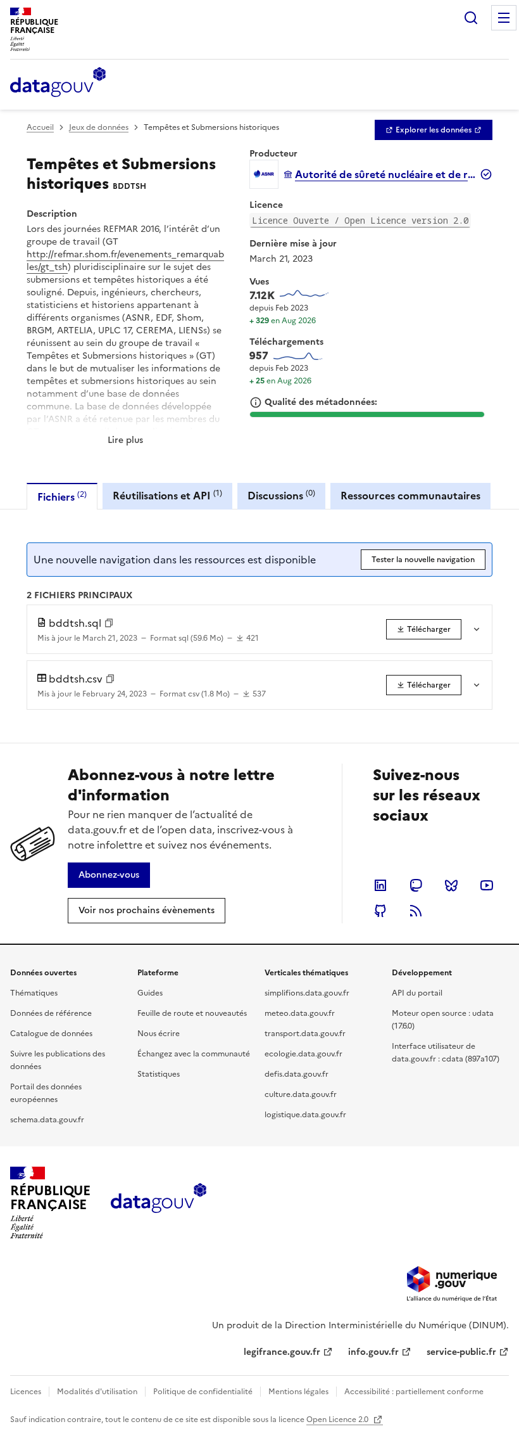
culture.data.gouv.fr (301, 1094)
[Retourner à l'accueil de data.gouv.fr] (58, 83)
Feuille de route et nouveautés (192, 1013)
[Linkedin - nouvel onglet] (380, 885)
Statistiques (158, 1074)
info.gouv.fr (373, 1352)
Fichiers (62, 496)
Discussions (281, 495)
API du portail (417, 993)
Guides (150, 993)
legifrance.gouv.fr (282, 1352)
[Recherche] (471, 17)
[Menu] (503, 17)
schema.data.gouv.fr (47, 1119)
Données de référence (51, 1013)
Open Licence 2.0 (338, 1419)
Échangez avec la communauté (193, 1054)
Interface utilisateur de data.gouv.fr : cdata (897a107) (445, 1053)
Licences (25, 1391)
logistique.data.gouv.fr (305, 1114)
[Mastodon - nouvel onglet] (415, 885)
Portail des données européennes (46, 1093)
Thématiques (34, 993)
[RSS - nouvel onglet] (415, 910)
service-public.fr (461, 1352)
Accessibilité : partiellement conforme (414, 1391)
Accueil (40, 127)
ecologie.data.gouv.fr (303, 1054)
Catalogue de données (51, 1033)
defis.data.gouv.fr (296, 1074)
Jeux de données (98, 127)
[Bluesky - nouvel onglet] (451, 885)
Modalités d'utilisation (97, 1391)
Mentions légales (298, 1391)
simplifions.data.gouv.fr (307, 993)
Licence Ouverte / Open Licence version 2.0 (360, 220)
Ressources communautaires (410, 495)
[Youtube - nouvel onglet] (486, 885)
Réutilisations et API (167, 495)
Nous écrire (158, 1033)
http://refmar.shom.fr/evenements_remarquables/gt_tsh (125, 261)
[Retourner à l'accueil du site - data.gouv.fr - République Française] (158, 1203)
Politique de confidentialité (203, 1391)
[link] (433, 130)
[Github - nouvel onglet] (380, 910)
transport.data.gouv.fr (305, 1033)
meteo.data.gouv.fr (300, 1013)
